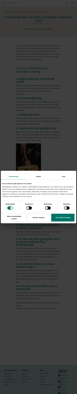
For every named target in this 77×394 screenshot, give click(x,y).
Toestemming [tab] (13, 176)
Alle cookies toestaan (62, 217)
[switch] (29, 208)
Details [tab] (38, 176)
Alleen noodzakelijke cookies (14, 217)
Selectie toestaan (39, 217)
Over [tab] (63, 176)
